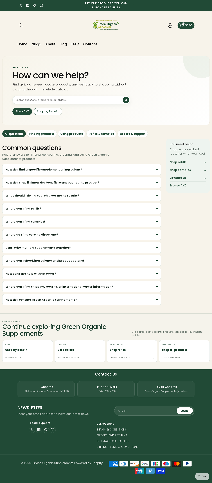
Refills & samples (101, 134)
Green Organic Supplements (53, 463)
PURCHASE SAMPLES (106, 7)
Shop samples (188, 170)
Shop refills (188, 162)
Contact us (188, 178)
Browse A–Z (188, 186)
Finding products (41, 134)
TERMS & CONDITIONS (112, 429)
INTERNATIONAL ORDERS (113, 441)
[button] (21, 25)
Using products (71, 134)
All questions (14, 134)
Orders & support (132, 134)
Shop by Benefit (48, 111)
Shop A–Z (22, 111)
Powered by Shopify (88, 463)
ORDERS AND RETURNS (112, 435)
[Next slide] (133, 5)
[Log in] (170, 25)
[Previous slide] (78, 5)
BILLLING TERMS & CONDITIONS (117, 447)
